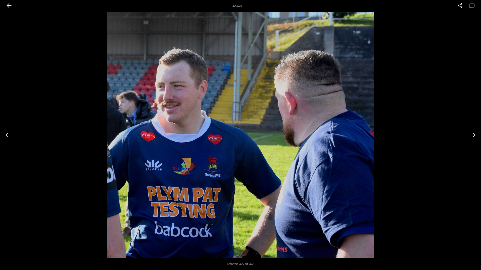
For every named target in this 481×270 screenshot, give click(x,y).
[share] (460, 6)
